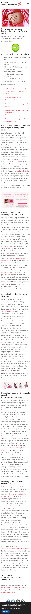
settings (18, 608)
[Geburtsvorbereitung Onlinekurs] (15, 200)
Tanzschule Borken (7, 311)
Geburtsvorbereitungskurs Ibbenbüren (14, 410)
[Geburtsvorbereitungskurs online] (11, 4)
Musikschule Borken (14, 161)
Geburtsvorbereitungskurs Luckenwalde (15, 549)
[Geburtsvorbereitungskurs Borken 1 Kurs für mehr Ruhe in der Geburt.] (15, 18)
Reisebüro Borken (7, 246)
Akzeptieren (5, 611)
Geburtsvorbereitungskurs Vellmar (13, 436)
